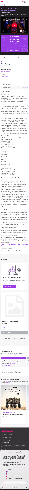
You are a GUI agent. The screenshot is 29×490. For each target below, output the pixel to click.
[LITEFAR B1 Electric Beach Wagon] (13, 397)
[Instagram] (8, 437)
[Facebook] (1, 437)
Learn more (12, 363)
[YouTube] (6, 437)
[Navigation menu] (27, 1)
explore (8, 382)
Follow (14, 48)
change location (21, 5)
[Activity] (22, 1)
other (3, 82)
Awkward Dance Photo (11, 321)
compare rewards (9, 286)
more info (3, 71)
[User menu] (25, 2)
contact (8, 71)
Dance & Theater (5, 76)
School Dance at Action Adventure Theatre (10, 9)
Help (11, 354)
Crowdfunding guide (20, 354)
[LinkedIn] (10, 437)
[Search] (16, 2)
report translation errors (11, 446)
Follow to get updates (7, 365)
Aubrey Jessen (6, 12)
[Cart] (19, 2)
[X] (3, 437)
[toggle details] (25, 423)
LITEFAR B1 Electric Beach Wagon (12, 414)
